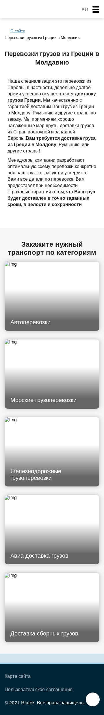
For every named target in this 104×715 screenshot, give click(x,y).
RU (84, 9)
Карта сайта (18, 676)
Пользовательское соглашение (39, 689)
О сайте (17, 30)
